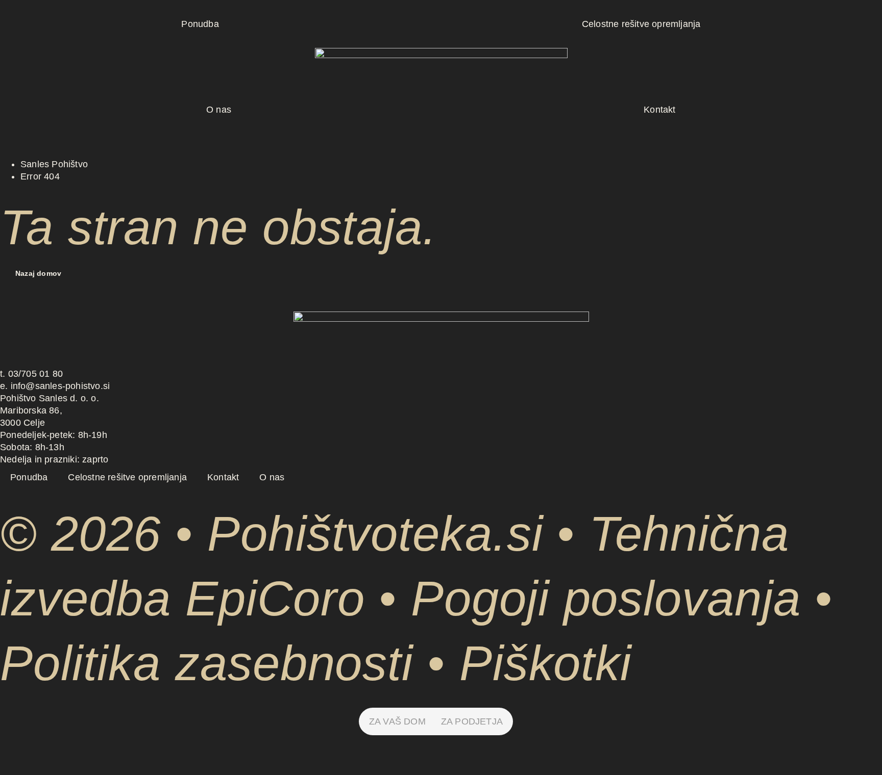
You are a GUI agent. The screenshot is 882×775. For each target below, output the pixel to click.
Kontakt (659, 110)
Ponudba (199, 24)
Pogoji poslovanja (605, 598)
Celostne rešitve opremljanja (641, 24)
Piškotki (545, 663)
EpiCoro (274, 598)
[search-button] (4, 126)
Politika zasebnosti (206, 663)
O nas (218, 110)
